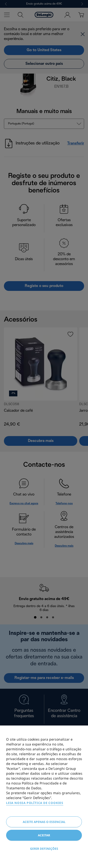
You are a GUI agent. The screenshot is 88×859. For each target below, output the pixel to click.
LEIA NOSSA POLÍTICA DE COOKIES (34, 803)
